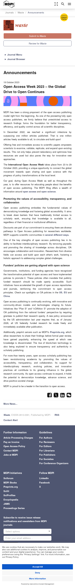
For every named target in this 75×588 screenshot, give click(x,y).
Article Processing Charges (18, 437)
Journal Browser (14, 59)
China (6, 296)
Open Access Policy (14, 446)
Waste (21, 12)
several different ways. (57, 234)
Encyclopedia (10, 499)
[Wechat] (69, 396)
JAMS (6, 503)
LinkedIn (44, 478)
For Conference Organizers (53, 463)
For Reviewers (47, 442)
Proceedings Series (14, 508)
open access (29, 191)
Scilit (6, 491)
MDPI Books (10, 482)
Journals (9, 12)
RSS (57, 414)
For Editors (45, 446)
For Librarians (47, 450)
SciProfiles (9, 495)
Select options (12, 531)
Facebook (44, 482)
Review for (37, 43)
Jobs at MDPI (10, 454)
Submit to (37, 36)
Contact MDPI (10, 450)
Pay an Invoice (11, 442)
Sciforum (8, 478)
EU (65, 292)
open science (48, 191)
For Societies (46, 459)
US (60, 292)
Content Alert (10, 420)
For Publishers (47, 454)
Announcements (36, 12)
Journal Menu (13, 54)
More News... (10, 403)
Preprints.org (57, 332)
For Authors (45, 437)
